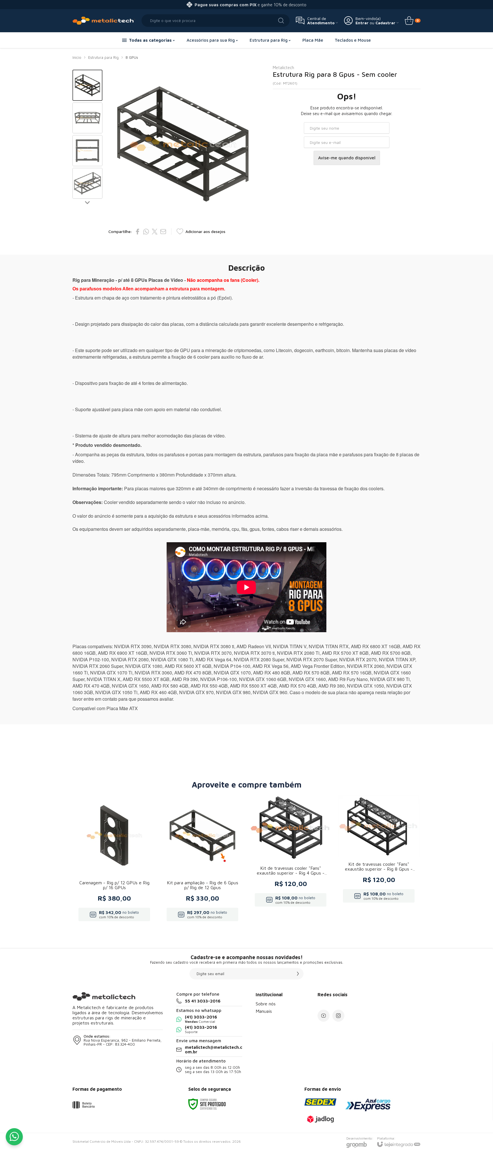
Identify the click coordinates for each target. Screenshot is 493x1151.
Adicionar (125, 879)
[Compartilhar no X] (154, 231)
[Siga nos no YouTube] (324, 1016)
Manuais (264, 1011)
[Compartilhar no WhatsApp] (146, 231)
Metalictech (283, 67)
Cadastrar (385, 23)
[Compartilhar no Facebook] (137, 231)
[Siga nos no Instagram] (338, 1016)
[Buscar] (281, 20)
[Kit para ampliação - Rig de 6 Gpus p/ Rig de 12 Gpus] (202, 859)
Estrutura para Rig (103, 57)
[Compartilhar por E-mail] (163, 231)
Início (76, 57)
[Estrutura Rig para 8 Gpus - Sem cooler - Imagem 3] (87, 150)
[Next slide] (88, 202)
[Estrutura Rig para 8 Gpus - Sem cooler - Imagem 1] (87, 85)
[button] (87, 85)
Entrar (362, 23)
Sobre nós (266, 1003)
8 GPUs (132, 57)
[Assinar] (298, 973)
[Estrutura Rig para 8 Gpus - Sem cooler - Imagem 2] (87, 118)
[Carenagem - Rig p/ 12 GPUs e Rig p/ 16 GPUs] (114, 859)
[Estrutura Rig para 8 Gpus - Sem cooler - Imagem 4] (87, 183)
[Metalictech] (103, 21)
